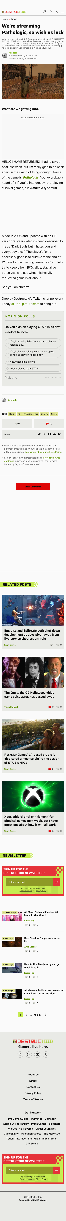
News (14, 19)
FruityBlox (34, 1138)
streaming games (30, 414)
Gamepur (50, 1118)
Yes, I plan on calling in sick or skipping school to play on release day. (32, 353)
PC (19, 414)
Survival (44, 414)
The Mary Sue (52, 1133)
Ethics (33, 1080)
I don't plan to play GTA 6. (24, 368)
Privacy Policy (41, 891)
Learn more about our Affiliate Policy (43, 452)
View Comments (33, 486)
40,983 (37, 1015)
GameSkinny (11, 1133)
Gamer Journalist (45, 1128)
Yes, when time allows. (22, 361)
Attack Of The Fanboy (16, 1123)
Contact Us (33, 1086)
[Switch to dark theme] (56, 11)
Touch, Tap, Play (16, 1138)
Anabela (13, 52)
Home (5, 19)
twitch (54, 414)
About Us (33, 1074)
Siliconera (54, 1123)
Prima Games (39, 1123)
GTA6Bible (32, 1143)
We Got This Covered (20, 1128)
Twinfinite (36, 1118)
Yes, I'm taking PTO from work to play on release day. (33, 343)
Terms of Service (26, 891)
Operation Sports (31, 1133)
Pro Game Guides (18, 1118)
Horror (12, 414)
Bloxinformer (49, 1138)
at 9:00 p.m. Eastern (25, 304)
